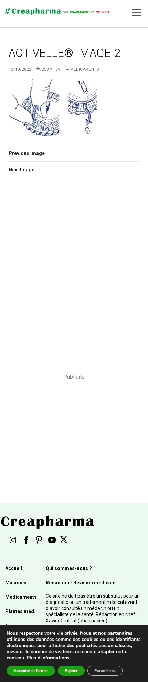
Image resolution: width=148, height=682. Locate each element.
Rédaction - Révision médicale (80, 582)
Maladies (16, 582)
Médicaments (84, 69)
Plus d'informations (48, 658)
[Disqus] (74, 280)
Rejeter (71, 670)
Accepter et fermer (30, 670)
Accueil (13, 568)
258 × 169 (51, 69)
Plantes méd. (20, 611)
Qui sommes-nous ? (69, 568)
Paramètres (105, 670)
